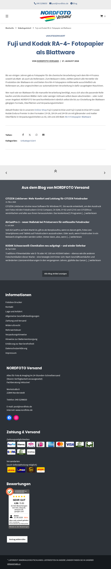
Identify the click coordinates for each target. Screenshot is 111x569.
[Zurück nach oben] (55, 173)
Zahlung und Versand (15, 320)
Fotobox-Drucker (13, 302)
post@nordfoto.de (60, 3)
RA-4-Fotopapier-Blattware (78, 116)
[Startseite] (55, 16)
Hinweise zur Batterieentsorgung (21, 339)
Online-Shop (40, 109)
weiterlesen (91, 213)
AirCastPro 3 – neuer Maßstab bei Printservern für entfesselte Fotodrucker (47, 222)
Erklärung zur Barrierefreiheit (19, 343)
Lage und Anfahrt (13, 311)
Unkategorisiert (24, 28)
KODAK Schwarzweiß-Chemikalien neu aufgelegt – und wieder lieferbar (45, 245)
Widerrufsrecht (12, 325)
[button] (23, 134)
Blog (75, 3)
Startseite (9, 28)
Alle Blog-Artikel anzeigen (55, 273)
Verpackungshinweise (16, 334)
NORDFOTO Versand (48, 61)
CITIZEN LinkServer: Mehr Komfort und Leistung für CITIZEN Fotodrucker (46, 198)
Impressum (10, 352)
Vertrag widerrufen (17, 539)
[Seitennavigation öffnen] (11, 16)
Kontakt (9, 306)
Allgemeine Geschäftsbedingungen (22, 316)
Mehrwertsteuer (13, 329)
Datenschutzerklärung (16, 348)
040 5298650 (42, 3)
